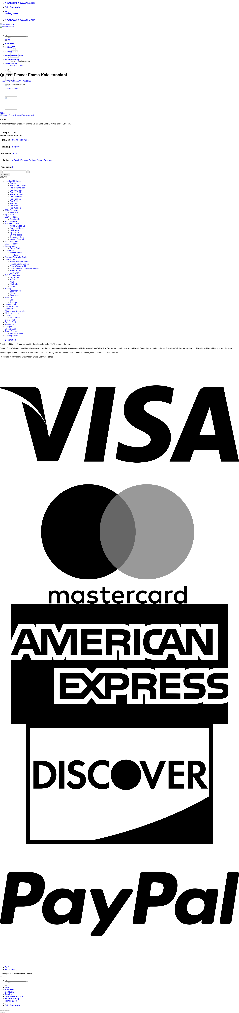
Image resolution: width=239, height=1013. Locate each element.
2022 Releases (11, 244)
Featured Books (17, 228)
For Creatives (16, 197)
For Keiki (14, 201)
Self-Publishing (12, 60)
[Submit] (6, 985)
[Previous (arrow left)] (1, 1012)
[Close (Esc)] (8, 1010)
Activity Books (16, 253)
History (8, 289)
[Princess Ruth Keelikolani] (11, 109)
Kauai (12, 280)
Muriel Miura (15, 271)
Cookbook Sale (17, 237)
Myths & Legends (12, 313)
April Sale (27, 81)
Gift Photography (12, 275)
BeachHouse (11, 246)
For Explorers (16, 190)
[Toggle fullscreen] (3, 1010)
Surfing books (16, 235)
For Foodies (15, 199)
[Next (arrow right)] (3, 1012)
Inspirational (10, 304)
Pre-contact (15, 295)
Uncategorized (11, 336)
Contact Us (10, 992)
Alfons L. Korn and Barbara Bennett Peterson (32, 160)
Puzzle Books (11, 322)
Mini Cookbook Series (20, 262)
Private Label (11, 64)
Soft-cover (16, 147)
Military (13, 293)
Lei (11, 300)
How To (8, 298)
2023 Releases (11, 241)
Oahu (12, 286)
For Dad (13, 183)
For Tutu (13, 203)
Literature (9, 309)
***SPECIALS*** (14, 81)
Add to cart (5, 174)
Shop (7, 40)
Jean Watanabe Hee (19, 266)
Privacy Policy (11, 14)
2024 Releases (11, 210)
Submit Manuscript (14, 996)
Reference (9, 324)
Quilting (13, 302)
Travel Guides (11, 331)
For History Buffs (17, 188)
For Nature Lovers (18, 185)
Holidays (14, 255)
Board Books (15, 248)
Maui (12, 282)
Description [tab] (10, 340)
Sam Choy (14, 273)
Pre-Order (14, 212)
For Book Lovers (17, 194)
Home (2, 81)
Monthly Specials (17, 226)
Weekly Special (17, 239)
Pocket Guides (16, 333)
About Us (9, 44)
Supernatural (10, 329)
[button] (2, 113)
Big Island (14, 277)
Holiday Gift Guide (13, 181)
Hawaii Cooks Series (19, 264)
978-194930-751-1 (20, 140)
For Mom (14, 206)
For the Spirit (15, 192)
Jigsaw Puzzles (12, 306)
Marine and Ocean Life (15, 311)
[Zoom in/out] (1, 1010)
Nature (8, 315)
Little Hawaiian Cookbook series (24, 268)
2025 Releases (11, 221)
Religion (8, 327)
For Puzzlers (15, 208)
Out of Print (10, 320)
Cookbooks (10, 259)
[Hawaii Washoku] (11, 96)
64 (13, 167)
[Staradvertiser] (7, 25)
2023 (14, 153)
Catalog (8, 52)
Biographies (15, 291)
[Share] (6, 1010)
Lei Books (14, 230)
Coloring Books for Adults (16, 257)
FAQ (7, 11)
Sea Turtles (15, 318)
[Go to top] (1, 976)
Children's (9, 250)
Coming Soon (16, 219)
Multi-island (15, 284)
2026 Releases (11, 217)
